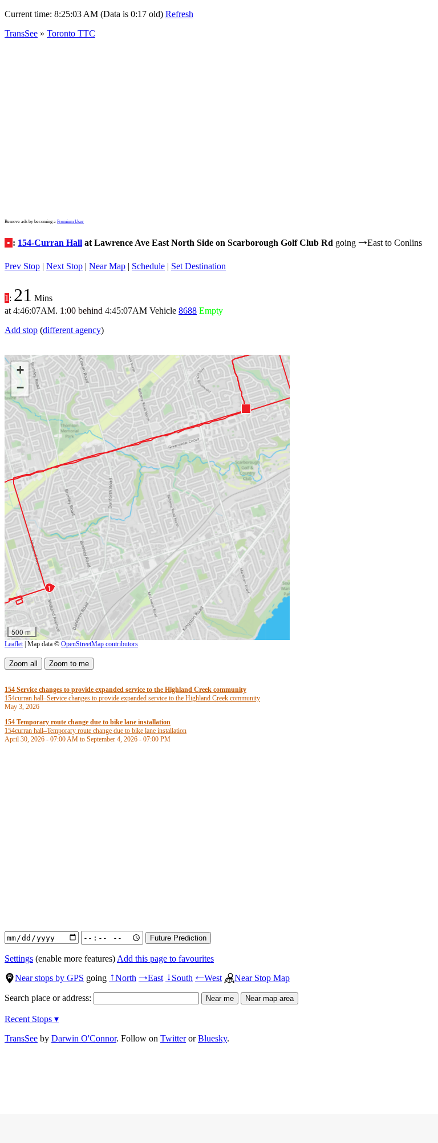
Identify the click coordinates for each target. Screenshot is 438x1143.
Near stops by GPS (49, 978)
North (122, 978)
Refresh (179, 14)
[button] (245, 408)
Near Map (107, 266)
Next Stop (64, 266)
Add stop (21, 330)
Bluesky (212, 1038)
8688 (188, 310)
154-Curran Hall (50, 243)
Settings (19, 958)
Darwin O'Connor (83, 1038)
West (208, 978)
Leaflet (14, 644)
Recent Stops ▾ (32, 1019)
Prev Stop (22, 266)
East (151, 978)
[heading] (132, 698)
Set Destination (198, 266)
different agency (72, 330)
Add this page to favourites (165, 958)
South (179, 978)
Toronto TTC (71, 33)
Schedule (148, 266)
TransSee (21, 33)
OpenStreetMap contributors (99, 644)
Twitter (173, 1038)
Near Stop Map (262, 978)
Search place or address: (49, 998)
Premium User (70, 221)
